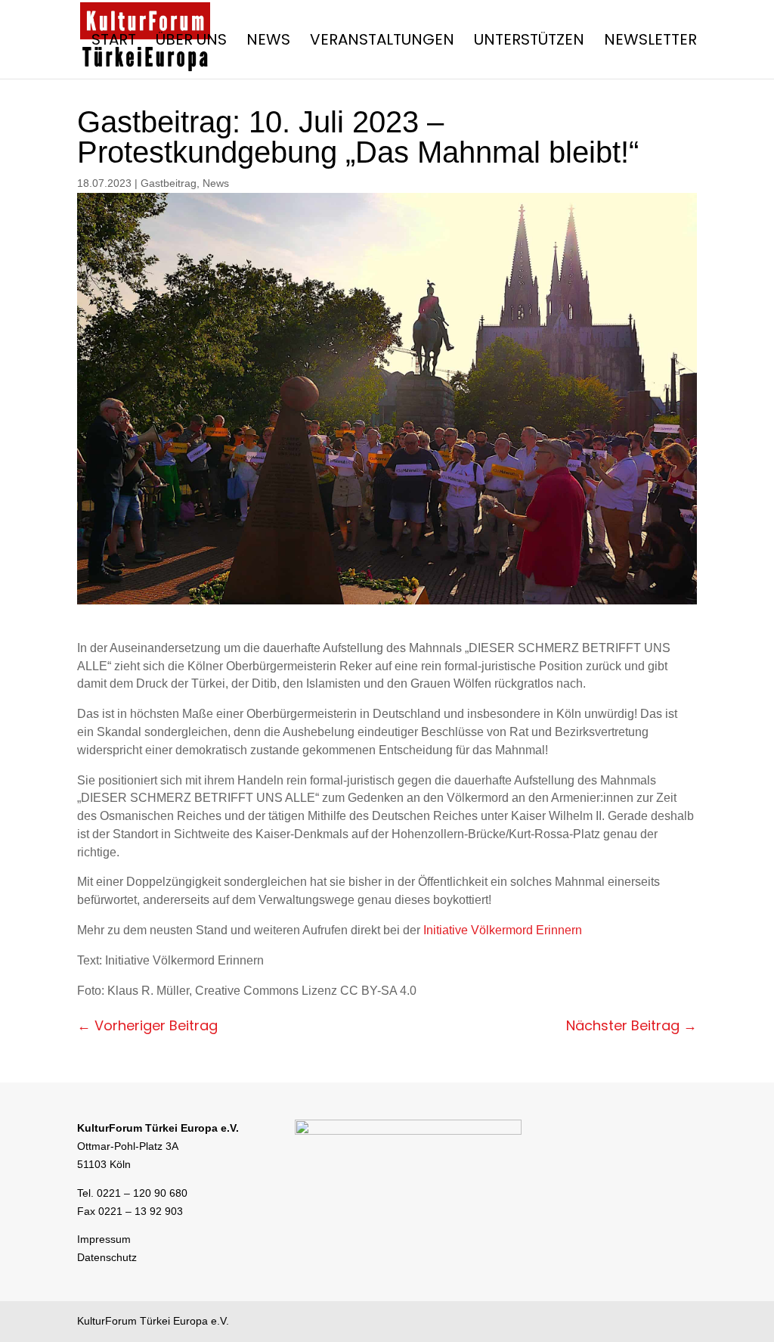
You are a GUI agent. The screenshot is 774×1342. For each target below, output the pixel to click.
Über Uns (191, 42)
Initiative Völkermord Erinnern (502, 930)
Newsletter (650, 42)
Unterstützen (529, 42)
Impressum (104, 1239)
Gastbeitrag (169, 183)
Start (113, 42)
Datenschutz (107, 1257)
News (268, 42)
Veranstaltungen (382, 42)
